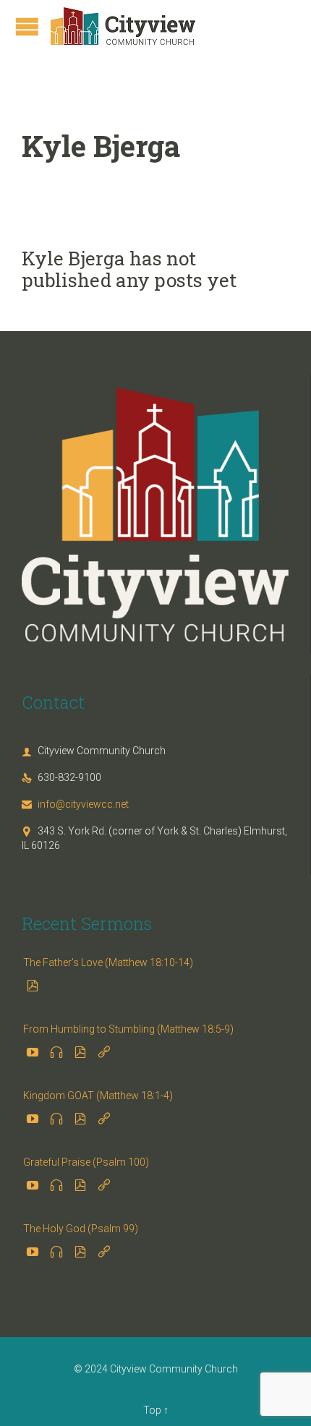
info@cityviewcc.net (75, 804)
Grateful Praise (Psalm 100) (86, 1162)
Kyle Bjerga (101, 146)
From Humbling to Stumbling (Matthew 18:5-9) (128, 1029)
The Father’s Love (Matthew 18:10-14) (108, 962)
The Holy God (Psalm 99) (80, 1228)
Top (152, 1410)
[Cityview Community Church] (123, 26)
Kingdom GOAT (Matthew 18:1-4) (98, 1095)
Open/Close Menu (27, 26)
